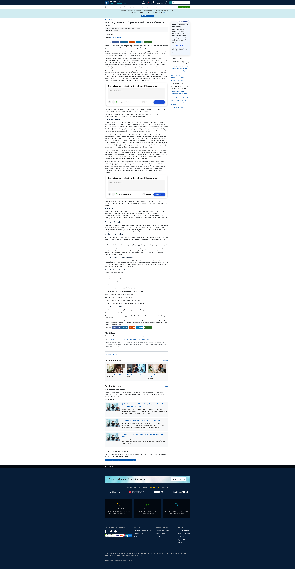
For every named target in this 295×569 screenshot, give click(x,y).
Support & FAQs (182, 540)
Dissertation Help (179, 479)
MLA (112, 339)
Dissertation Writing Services (142, 530)
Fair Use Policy (182, 537)
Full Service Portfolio (177, 80)
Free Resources (160, 537)
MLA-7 (118, 339)
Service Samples (161, 533)
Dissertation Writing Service (179, 68)
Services (118, 7)
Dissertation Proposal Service (179, 66)
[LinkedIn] (111, 531)
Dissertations (132, 7)
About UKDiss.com (183, 530)
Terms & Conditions (120, 560)
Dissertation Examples (177, 91)
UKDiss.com (110, 7)
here (163, 12)
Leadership (117, 37)
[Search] (170, 2)
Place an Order (184, 7)
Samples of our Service (177, 77)
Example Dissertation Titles (179, 98)
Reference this (111, 34)
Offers (124, 7)
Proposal (110, 19)
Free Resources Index (177, 107)
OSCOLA (149, 339)
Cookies (129, 560)
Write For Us (181, 543)
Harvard (125, 339)
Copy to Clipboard (111, 354)
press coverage (153, 487)
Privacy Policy (109, 560)
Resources (155, 7)
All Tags (164, 386)
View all (164, 360)
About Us (147, 7)
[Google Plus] (115, 531)
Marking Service (175, 75)
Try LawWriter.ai (178, 45)
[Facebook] (106, 531)
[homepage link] (105, 19)
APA (107, 339)
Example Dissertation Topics (179, 100)
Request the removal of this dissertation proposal (120, 460)
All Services (137, 537)
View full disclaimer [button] (146, 15)
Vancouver (133, 339)
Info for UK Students (184, 533)
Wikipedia (142, 339)
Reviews (140, 7)
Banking (112, 37)
